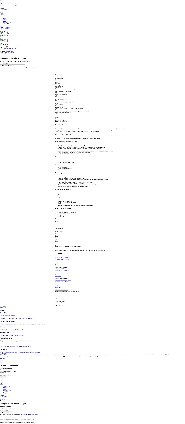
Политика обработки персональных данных (20, 352)
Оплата (28, 341)
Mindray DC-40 (13, 324)
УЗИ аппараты (6, 17)
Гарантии (18, 346)
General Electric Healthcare (24, 318)
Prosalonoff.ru (3, 358)
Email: (4, 329)
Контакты (5, 391)
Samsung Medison (10, 318)
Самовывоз (23, 341)
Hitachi (32, 318)
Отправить (58, 305)
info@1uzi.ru (3, 12)
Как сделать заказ (11, 346)
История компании (7, 392)
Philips (16, 318)
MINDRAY (2, 318)
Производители (7, 22)
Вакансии (21, 335)
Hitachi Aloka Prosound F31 (30, 324)
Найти (15, 5)
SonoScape (10, 51)
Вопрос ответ (28, 346)
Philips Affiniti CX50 (5, 324)
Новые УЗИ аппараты (5, 28)
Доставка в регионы (16, 341)
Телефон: (16, 329)
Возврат (23, 346)
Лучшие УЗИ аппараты (5, 312)
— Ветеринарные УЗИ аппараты (8, 48)
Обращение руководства (6, 335)
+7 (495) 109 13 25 (4, 9)
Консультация (3, 346)
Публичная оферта (4, 352)
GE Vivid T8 (21, 324)
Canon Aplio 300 (41, 324)
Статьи (4, 21)
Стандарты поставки (5, 341)
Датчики (5, 18)
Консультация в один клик (61, 267)
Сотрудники (15, 335)
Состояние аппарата (5, 27)
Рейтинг (5, 19)
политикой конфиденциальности (29, 67)
